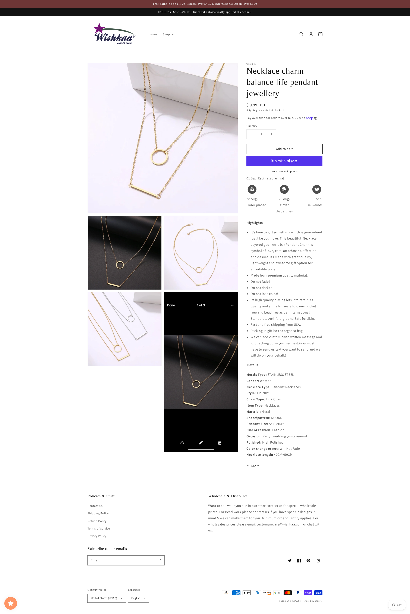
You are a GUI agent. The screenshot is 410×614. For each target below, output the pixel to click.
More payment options (284, 171)
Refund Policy (97, 521)
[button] (301, 34)
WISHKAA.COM (294, 600)
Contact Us (95, 506)
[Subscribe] (159, 560)
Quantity (251, 126)
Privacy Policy (97, 536)
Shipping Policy (98, 513)
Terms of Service (99, 528)
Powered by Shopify (312, 600)
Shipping (251, 110)
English (135, 598)
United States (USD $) (104, 598)
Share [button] (255, 466)
